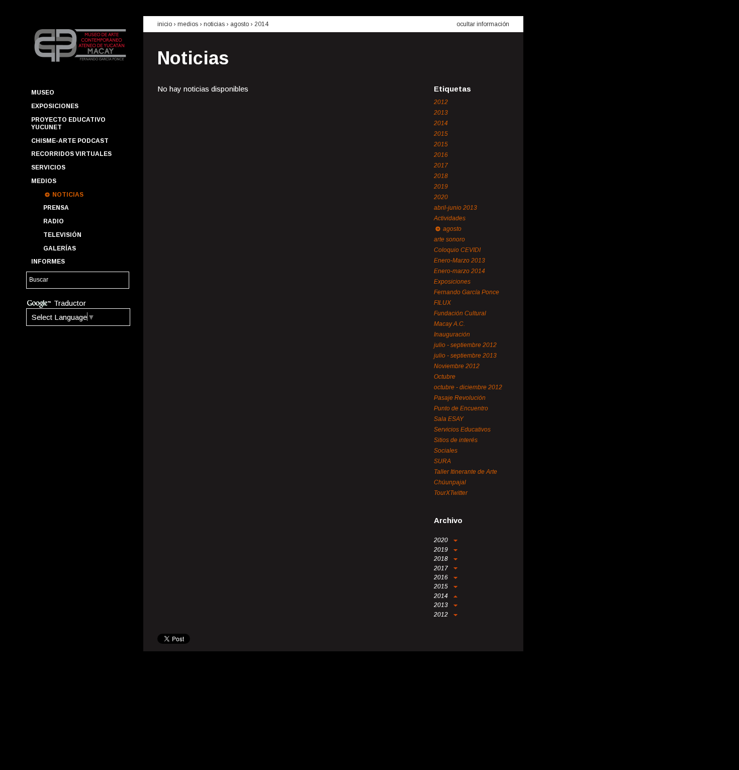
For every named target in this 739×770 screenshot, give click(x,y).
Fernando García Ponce (466, 292)
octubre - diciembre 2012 (468, 387)
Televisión (62, 234)
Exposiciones (54, 106)
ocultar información (482, 24)
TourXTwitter (451, 492)
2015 (441, 133)
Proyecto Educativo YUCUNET (68, 123)
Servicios (48, 167)
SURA (442, 461)
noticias (214, 24)
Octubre (444, 376)
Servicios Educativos (462, 429)
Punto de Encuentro (461, 408)
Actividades (450, 218)
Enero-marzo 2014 (459, 271)
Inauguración (452, 334)
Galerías (59, 248)
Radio (53, 221)
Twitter (55, 752)
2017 (441, 165)
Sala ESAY (449, 418)
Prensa (56, 207)
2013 (441, 112)
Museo (42, 92)
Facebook (37, 752)
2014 (261, 24)
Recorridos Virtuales (71, 153)
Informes (48, 261)
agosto (239, 24)
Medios (43, 181)
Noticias (67, 194)
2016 (441, 154)
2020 (441, 197)
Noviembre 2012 (457, 366)
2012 (441, 102)
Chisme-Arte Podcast (70, 140)
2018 (441, 176)
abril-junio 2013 (455, 207)
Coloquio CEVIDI (457, 249)
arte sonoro (449, 239)
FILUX (442, 302)
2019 (441, 186)
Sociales (445, 450)
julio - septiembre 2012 (465, 345)
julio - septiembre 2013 (465, 355)
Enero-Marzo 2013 (459, 260)
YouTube (73, 752)
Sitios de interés (456, 440)
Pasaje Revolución (460, 397)
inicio (164, 24)
